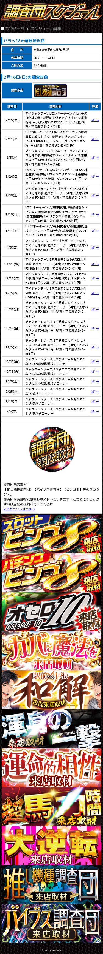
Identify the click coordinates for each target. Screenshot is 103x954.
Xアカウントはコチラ (19, 509)
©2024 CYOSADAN (51, 950)
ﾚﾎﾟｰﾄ (95, 120)
